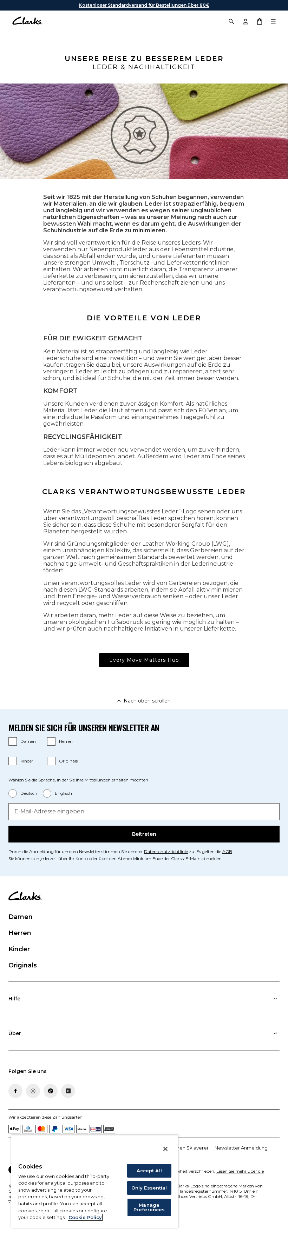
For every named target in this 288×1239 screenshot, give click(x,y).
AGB (227, 851)
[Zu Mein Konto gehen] (245, 21)
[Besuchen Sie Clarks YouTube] (68, 1091)
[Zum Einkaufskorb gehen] (259, 21)
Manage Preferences (149, 1207)
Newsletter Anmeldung (241, 1148)
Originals (68, 761)
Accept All (149, 1170)
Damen (28, 741)
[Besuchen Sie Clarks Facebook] (15, 1091)
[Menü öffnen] (273, 21)
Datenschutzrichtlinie (166, 851)
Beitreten (144, 834)
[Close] (165, 1149)
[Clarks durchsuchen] (231, 21)
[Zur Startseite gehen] (27, 21)
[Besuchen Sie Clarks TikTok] (51, 1091)
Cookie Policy (85, 1217)
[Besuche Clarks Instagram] (33, 1091)
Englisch (63, 793)
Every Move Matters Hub (144, 660)
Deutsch (28, 793)
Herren (66, 741)
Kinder (26, 761)
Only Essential (149, 1188)
